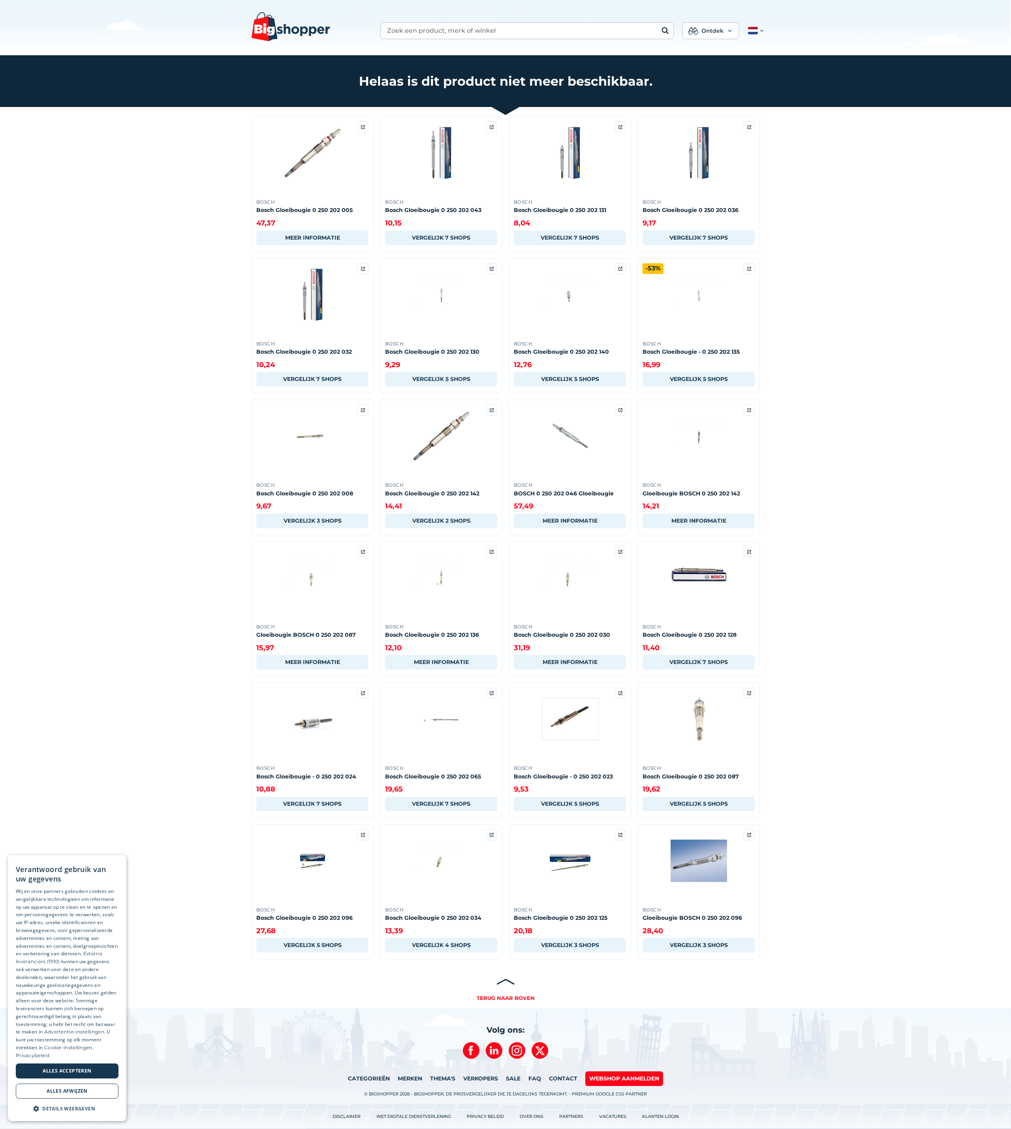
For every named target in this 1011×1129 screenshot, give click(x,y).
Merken (410, 1078)
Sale (513, 1078)
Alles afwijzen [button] (67, 1091)
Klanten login (660, 1116)
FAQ (534, 1078)
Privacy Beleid (485, 1116)
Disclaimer (347, 1116)
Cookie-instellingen (68, 1047)
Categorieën (369, 1078)
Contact (563, 1078)
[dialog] (67, 988)
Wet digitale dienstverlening (413, 1116)
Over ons (531, 1116)
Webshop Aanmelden (624, 1078)
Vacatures (612, 1116)
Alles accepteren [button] (67, 1070)
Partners (571, 1116)
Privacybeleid (32, 1055)
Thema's (442, 1078)
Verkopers (480, 1078)
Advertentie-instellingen (74, 1032)
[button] (754, 31)
